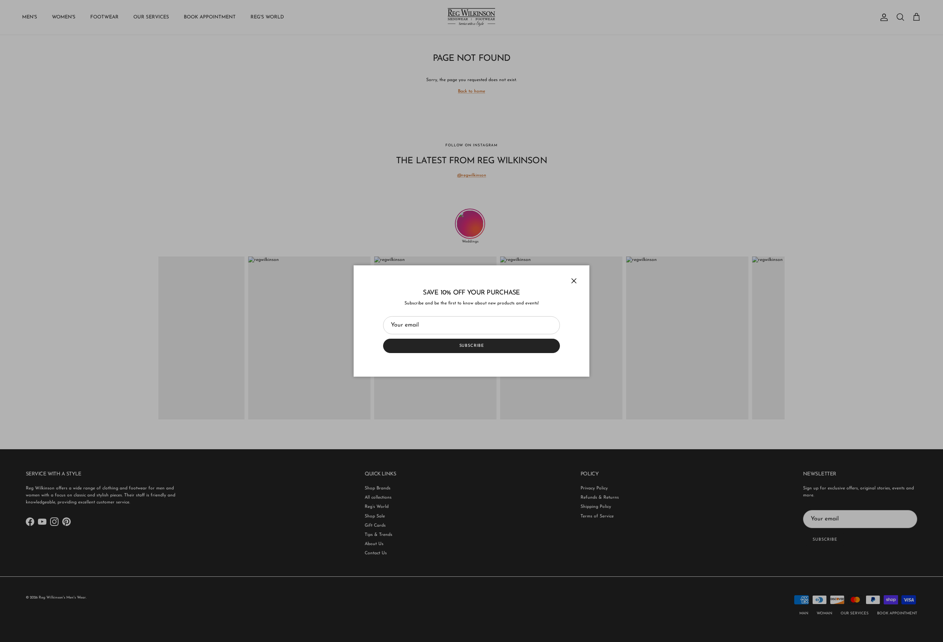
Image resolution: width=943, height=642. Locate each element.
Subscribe (471, 346)
